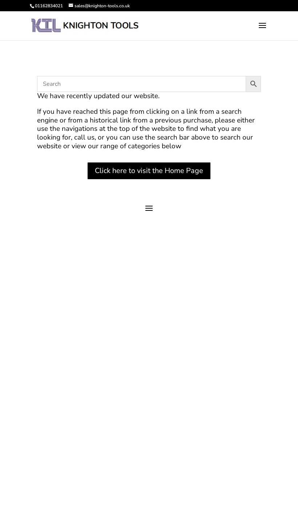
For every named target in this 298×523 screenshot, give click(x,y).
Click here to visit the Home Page (149, 171)
